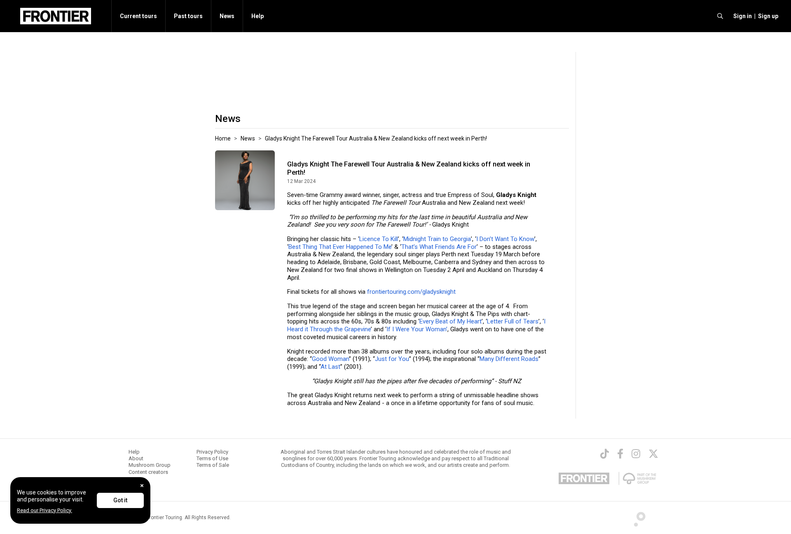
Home (223, 138)
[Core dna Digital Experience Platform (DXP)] (636, 517)
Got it (120, 500)
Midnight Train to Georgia (437, 239)
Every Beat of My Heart (450, 321)
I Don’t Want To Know (505, 239)
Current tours (138, 16)
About (136, 458)
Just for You (392, 359)
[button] (741, 16)
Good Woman (330, 359)
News (227, 16)
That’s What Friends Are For (439, 247)
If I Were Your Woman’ (416, 329)
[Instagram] (636, 454)
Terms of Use (212, 458)
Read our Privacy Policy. (44, 510)
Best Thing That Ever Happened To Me (339, 247)
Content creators (148, 472)
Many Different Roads (509, 359)
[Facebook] (620, 454)
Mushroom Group (150, 465)
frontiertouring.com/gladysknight (411, 291)
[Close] (142, 485)
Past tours (188, 16)
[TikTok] (604, 454)
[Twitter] (653, 454)
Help (257, 16)
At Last (330, 366)
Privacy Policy (212, 452)
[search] (720, 16)
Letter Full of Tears (512, 321)
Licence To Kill (378, 239)
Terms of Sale (213, 465)
